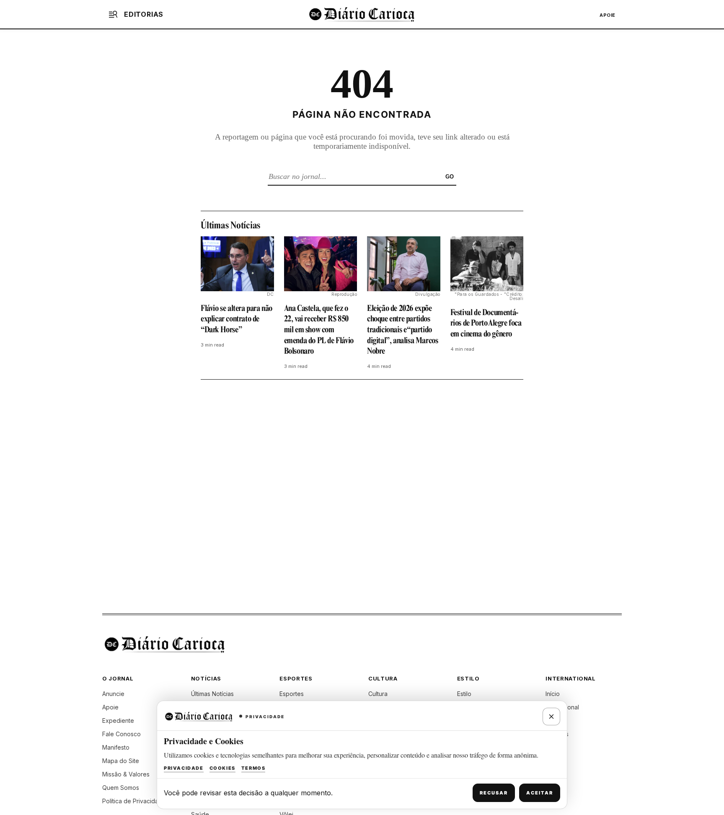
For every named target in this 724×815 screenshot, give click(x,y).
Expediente (118, 720)
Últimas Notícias (212, 693)
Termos (253, 768)
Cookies (222, 768)
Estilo (464, 693)
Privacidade (184, 768)
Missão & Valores (126, 774)
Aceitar (539, 793)
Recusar (494, 793)
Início (553, 693)
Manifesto (115, 747)
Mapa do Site (120, 760)
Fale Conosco (121, 733)
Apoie (607, 15)
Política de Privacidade (134, 801)
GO (449, 176)
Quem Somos (120, 787)
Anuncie (113, 693)
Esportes (291, 693)
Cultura (378, 693)
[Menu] (113, 14)
